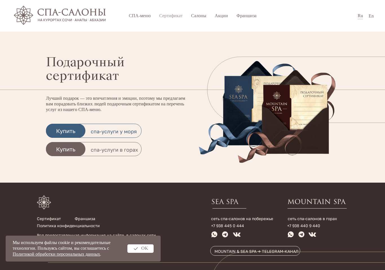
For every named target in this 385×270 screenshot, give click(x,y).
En (371, 16)
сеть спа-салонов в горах (312, 218)
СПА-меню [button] (140, 15)
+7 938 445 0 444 (227, 225)
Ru (360, 15)
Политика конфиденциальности (68, 225)
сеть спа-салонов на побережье (242, 218)
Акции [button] (221, 15)
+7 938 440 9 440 (303, 225)
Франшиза (246, 15)
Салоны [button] (198, 15)
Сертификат (171, 15)
